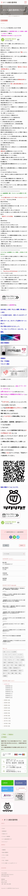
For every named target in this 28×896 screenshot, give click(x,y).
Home (3, 828)
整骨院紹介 (4, 831)
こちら (7, 452)
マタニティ (12, 657)
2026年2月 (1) (8, 695)
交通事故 (22, 659)
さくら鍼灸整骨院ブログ (7, 839)
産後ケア (20, 670)
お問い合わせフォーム (7, 391)
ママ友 (4, 659)
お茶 (4, 651)
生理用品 (5, 667)
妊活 (8, 665)
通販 (16, 673)
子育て (12, 665)
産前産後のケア (16, 667)
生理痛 (10, 667)
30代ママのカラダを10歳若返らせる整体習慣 (12, 635)
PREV (6, 545)
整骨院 (20, 665)
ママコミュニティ (19, 657)
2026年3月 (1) (8, 693)
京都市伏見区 (10, 662)
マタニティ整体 (5, 364)
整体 (16, 665)
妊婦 (4, 665)
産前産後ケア (6, 670)
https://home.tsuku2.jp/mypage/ (10, 271)
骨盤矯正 (3, 358)
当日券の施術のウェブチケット (14, 407)
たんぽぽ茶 (14, 651)
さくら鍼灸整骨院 (10, 31)
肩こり (4, 673)
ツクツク (5, 402)
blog (3, 20)
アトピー (4, 857)
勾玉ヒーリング (18, 662)
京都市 (4, 662)
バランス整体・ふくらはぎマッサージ (9, 863)
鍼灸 (20, 673)
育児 (9, 673)
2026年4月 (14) (9, 691)
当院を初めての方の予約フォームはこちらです (11, 35)
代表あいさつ (4, 833)
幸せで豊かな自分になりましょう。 (10, 326)
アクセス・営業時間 (6, 836)
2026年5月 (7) (8, 689)
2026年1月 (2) (8, 697)
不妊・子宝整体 (5, 361)
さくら (8, 651)
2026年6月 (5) (8, 687)
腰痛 (12, 673)
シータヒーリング (7, 654)
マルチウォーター (11, 659)
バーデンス (5, 657)
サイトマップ (4, 841)
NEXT (21, 545)
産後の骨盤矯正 (5, 343)
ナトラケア (20, 654)
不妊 (18, 659)
